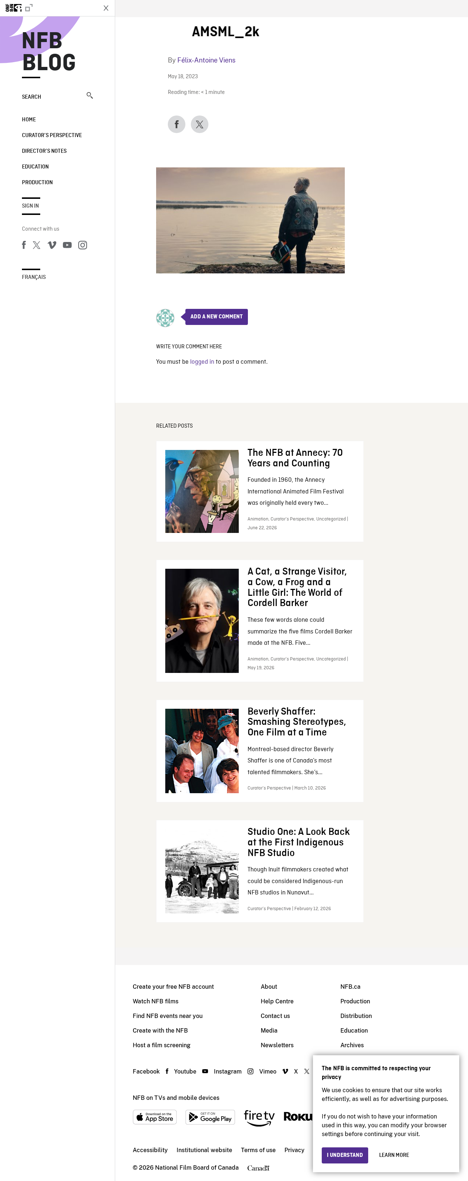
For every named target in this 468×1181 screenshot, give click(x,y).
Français (34, 277)
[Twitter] (36, 246)
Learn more (394, 1155)
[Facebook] (24, 246)
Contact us (275, 1015)
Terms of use (258, 1150)
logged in (202, 362)
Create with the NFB (160, 1030)
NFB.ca (350, 986)
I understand (345, 1155)
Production (37, 183)
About (269, 986)
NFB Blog (49, 53)
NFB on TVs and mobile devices (176, 1097)
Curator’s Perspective (52, 136)
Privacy (294, 1150)
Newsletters (277, 1045)
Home (29, 120)
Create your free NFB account (173, 986)
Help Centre (277, 1001)
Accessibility (150, 1150)
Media (269, 1030)
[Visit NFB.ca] (48, 8)
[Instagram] (82, 246)
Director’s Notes (44, 151)
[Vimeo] (52, 246)
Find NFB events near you (168, 1015)
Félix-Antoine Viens (206, 60)
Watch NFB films (155, 1001)
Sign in (30, 206)
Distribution (356, 1015)
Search (31, 97)
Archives (352, 1045)
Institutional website (204, 1150)
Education (35, 167)
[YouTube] (67, 246)
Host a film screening (161, 1045)
